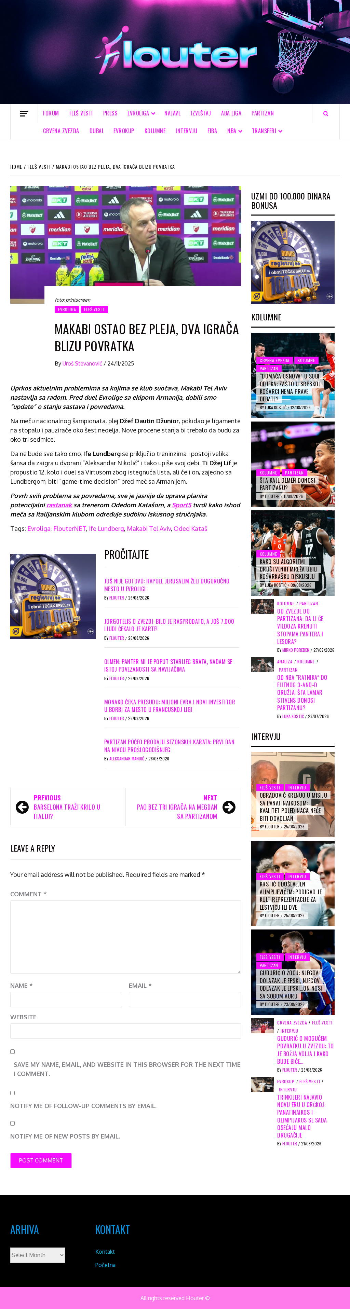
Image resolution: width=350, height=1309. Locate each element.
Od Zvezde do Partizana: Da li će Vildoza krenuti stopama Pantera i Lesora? (300, 626)
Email (140, 985)
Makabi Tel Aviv (149, 528)
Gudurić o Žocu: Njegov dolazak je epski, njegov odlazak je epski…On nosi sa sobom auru (291, 984)
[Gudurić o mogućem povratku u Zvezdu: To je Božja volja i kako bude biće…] (262, 1025)
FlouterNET (69, 528)
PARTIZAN (263, 113)
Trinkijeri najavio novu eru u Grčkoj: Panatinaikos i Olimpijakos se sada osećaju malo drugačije (302, 1116)
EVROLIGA (138, 113)
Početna (105, 1265)
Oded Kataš (190, 528)
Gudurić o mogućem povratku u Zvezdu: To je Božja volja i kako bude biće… (305, 1049)
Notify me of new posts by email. (65, 1136)
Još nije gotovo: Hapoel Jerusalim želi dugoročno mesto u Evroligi (167, 585)
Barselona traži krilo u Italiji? (67, 807)
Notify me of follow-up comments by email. (83, 1106)
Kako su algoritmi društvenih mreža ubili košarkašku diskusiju (289, 569)
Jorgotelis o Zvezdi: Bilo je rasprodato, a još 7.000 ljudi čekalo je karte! (169, 625)
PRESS (110, 113)
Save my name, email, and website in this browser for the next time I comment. (127, 1069)
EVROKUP (123, 131)
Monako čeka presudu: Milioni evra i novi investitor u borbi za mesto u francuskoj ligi (169, 706)
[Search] (325, 113)
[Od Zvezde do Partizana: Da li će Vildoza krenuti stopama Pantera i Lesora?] (262, 606)
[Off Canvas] (24, 113)
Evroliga (39, 528)
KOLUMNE (155, 131)
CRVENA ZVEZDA (61, 131)
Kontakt (105, 1251)
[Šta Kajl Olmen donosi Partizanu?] (293, 464)
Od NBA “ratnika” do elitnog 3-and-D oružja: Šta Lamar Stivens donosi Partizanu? (302, 692)
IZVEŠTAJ (201, 113)
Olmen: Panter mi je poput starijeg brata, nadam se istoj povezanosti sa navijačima (168, 665)
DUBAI (97, 131)
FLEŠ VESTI (81, 113)
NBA (232, 131)
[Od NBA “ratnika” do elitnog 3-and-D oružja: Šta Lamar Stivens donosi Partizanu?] (262, 664)
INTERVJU (186, 131)
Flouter (117, 598)
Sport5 (181, 505)
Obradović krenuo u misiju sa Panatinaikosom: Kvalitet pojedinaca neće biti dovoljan (293, 806)
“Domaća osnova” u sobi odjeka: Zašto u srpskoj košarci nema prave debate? (290, 387)
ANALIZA (285, 662)
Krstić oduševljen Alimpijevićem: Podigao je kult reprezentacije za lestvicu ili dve (291, 895)
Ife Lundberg (106, 528)
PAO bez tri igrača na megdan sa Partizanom (177, 807)
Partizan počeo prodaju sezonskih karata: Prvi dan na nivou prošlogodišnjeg (169, 746)
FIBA (212, 131)
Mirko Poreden (296, 650)
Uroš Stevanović (83, 363)
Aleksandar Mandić (127, 758)
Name (21, 985)
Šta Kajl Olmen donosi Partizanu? (287, 484)
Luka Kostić (276, 407)
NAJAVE (172, 113)
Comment (28, 894)
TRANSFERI (264, 131)
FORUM (51, 113)
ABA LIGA (231, 113)
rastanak (59, 505)
